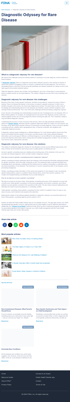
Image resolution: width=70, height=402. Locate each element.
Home (3, 374)
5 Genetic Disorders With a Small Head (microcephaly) (31, 263)
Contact (38, 381)
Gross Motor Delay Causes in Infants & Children (28, 271)
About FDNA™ (6, 381)
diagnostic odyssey (9, 82)
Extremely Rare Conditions (10, 349)
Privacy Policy (6, 385)
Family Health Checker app (45, 377)
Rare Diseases (5, 9)
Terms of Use (40, 385)
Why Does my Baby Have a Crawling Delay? (27, 239)
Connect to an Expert (19, 206)
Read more (4, 321)
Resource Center (7, 377)
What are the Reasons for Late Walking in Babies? (29, 255)
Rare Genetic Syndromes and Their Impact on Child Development (51, 310)
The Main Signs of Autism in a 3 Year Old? (26, 247)
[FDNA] (10, 3)
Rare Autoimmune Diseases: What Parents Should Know (16, 310)
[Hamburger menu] (67, 3)
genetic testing (13, 123)
